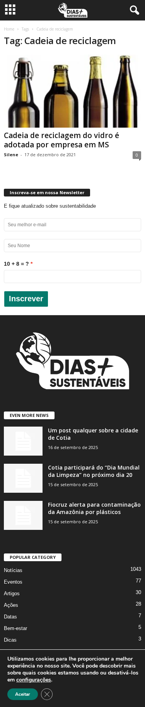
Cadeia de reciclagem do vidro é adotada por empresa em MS (61, 140)
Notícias (13, 570)
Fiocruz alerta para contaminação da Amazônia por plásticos (94, 508)
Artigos (12, 593)
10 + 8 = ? (16, 264)
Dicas (10, 640)
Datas (10, 617)
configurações (33, 679)
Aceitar (22, 694)
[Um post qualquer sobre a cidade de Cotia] (23, 441)
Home (9, 29)
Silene (11, 154)
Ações (11, 605)
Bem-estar (15, 628)
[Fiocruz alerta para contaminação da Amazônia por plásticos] (23, 515)
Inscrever (26, 298)
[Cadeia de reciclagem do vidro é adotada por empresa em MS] (72, 91)
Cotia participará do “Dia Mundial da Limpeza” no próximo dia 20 (94, 471)
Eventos (13, 582)
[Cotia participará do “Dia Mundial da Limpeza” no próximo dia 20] (23, 478)
